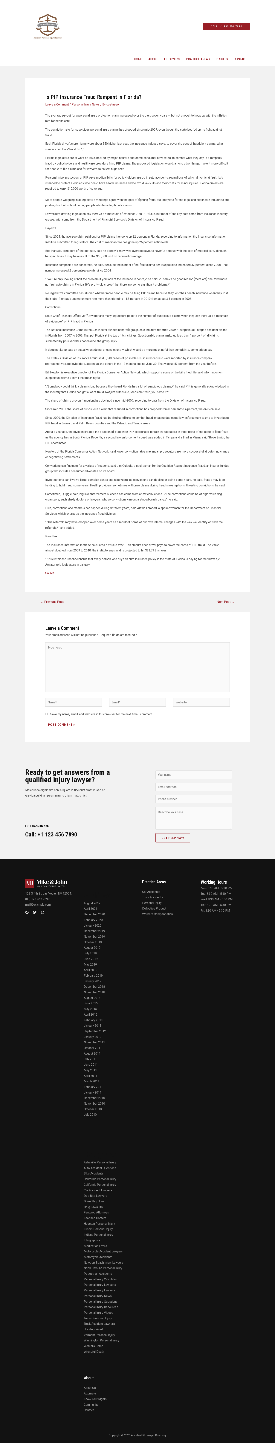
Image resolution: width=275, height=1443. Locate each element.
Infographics (92, 1240)
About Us (90, 1388)
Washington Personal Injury (101, 1340)
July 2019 (90, 953)
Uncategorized (93, 1329)
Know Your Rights (95, 1399)
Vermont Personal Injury (99, 1335)
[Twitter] (34, 912)
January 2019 (92, 981)
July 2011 (90, 1059)
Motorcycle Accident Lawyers (103, 1251)
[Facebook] (27, 912)
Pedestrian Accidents (98, 1273)
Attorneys (172, 59)
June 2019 (91, 959)
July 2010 (90, 1114)
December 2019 (94, 931)
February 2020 (93, 920)
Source (49, 573)
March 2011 (91, 1081)
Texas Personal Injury (98, 1318)
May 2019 (90, 964)
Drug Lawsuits (93, 1207)
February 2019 (93, 975)
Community (91, 1404)
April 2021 (90, 908)
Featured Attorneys (96, 1212)
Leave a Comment (57, 104)
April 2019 (90, 970)
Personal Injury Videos (98, 1312)
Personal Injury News (86, 104)
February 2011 (93, 1087)
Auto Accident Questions (100, 1168)
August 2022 (92, 903)
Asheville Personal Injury (100, 1162)
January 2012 (92, 1037)
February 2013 (93, 1020)
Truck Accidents (152, 897)
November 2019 (94, 936)
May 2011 (90, 1070)
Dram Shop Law (94, 1201)
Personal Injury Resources (101, 1307)
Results (222, 59)
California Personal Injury (100, 1179)
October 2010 (93, 1109)
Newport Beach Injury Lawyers (103, 1262)
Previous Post (52, 602)
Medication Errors (95, 1246)
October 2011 (93, 1048)
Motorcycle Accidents (98, 1257)
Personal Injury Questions (100, 1301)
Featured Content (95, 1218)
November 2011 (94, 1042)
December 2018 (94, 986)
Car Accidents (151, 892)
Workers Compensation (157, 914)
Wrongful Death (94, 1351)
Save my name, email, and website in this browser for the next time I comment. (101, 714)
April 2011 (90, 1076)
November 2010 (94, 1103)
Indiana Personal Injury (98, 1235)
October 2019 (93, 942)
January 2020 (92, 925)
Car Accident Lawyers (98, 1190)
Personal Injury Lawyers (99, 1290)
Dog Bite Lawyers (95, 1196)
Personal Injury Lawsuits (100, 1285)
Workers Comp (93, 1346)
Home (138, 59)
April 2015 (90, 1014)
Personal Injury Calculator (100, 1279)
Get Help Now (172, 838)
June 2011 (91, 1064)
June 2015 (91, 1003)
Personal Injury (152, 903)
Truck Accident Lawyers (99, 1324)
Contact (240, 59)
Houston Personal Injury (99, 1223)
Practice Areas (198, 59)
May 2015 (90, 1009)
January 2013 (92, 1025)
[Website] (201, 703)
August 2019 (92, 947)
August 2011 (92, 1053)
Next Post (226, 602)
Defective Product (154, 908)
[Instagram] (42, 912)
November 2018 (94, 992)
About (153, 59)
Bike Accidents (93, 1173)
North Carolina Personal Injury (103, 1268)
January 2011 (92, 1092)
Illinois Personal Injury (98, 1229)
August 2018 (92, 998)
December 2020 (94, 914)
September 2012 (95, 1031)
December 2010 (94, 1098)
